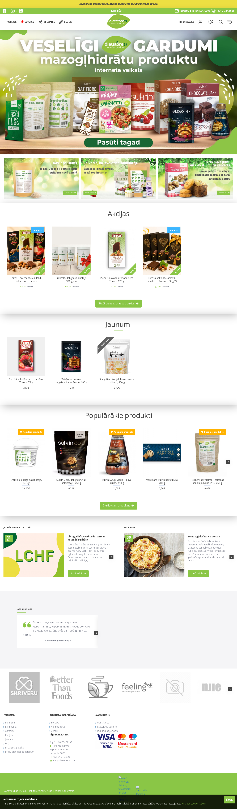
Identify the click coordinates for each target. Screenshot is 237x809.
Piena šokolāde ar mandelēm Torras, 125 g (116, 279)
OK (231, 799)
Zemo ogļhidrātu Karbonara (204, 536)
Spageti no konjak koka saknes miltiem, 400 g (116, 381)
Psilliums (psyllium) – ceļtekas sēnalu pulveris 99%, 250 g (207, 481)
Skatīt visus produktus (116, 505)
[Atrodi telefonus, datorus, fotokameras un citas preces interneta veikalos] (125, 791)
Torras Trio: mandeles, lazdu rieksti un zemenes (26, 279)
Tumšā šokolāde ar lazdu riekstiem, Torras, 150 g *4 (162, 279)
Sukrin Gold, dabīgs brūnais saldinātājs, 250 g (71, 481)
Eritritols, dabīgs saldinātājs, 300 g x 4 (71, 279)
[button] (9, 462)
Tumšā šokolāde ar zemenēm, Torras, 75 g (26, 381)
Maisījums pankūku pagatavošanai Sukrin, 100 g (71, 381)
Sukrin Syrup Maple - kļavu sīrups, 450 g (117, 481)
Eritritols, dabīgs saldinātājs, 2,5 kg (26, 481)
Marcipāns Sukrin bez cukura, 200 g (162, 481)
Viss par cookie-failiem (193, 803)
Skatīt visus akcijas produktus (116, 303)
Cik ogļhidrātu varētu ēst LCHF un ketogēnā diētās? (86, 538)
